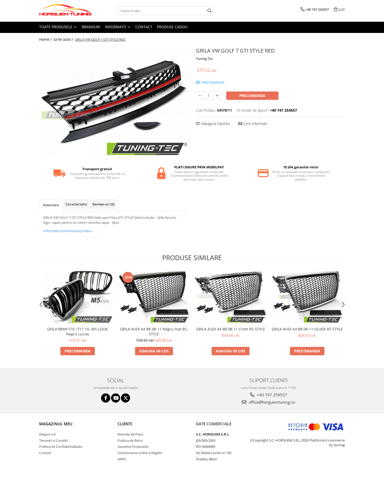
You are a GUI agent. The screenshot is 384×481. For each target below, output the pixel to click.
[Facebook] (105, 398)
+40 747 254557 (271, 394)
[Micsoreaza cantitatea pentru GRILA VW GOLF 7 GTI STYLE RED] (200, 95)
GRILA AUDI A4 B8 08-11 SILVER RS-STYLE (307, 329)
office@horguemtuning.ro (271, 402)
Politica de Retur (130, 440)
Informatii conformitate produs (67, 230)
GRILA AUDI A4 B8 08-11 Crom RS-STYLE (230, 329)
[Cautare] (209, 11)
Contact (143, 26)
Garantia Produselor (133, 446)
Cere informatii (254, 123)
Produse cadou (172, 26)
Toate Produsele (56, 26)
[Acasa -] (65, 11)
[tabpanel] (113, 102)
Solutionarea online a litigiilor (140, 452)
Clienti (125, 423)
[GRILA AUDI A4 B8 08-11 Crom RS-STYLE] (230, 297)
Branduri (91, 26)
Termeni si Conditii (53, 440)
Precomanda (252, 95)
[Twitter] (125, 398)
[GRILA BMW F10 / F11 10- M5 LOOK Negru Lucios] (77, 297)
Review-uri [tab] (103, 204)
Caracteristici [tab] (76, 204)
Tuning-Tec (204, 58)
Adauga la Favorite (215, 123)
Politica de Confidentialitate (60, 446)
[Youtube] (115, 398)
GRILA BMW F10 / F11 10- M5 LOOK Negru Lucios (77, 331)
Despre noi (47, 434)
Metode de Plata (130, 434)
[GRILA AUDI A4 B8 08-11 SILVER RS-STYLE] (307, 297)
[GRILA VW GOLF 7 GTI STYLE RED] (113, 102)
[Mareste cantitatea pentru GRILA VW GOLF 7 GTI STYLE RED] (217, 95)
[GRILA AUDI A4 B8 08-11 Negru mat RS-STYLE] (154, 297)
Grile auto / (64, 39)
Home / (46, 39)
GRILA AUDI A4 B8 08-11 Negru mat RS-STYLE (154, 331)
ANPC (122, 459)
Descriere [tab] (51, 205)
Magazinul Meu (55, 423)
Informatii (116, 26)
